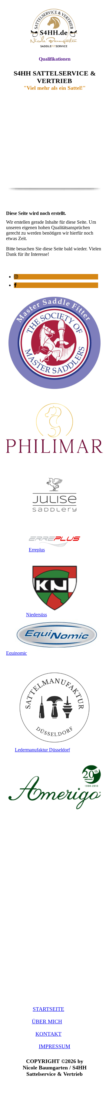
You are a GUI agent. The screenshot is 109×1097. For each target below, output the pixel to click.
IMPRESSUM (54, 1046)
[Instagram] (16, 276)
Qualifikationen (55, 59)
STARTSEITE (48, 1009)
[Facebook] (15, 285)
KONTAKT (48, 1034)
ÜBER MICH (47, 1021)
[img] (54, 28)
